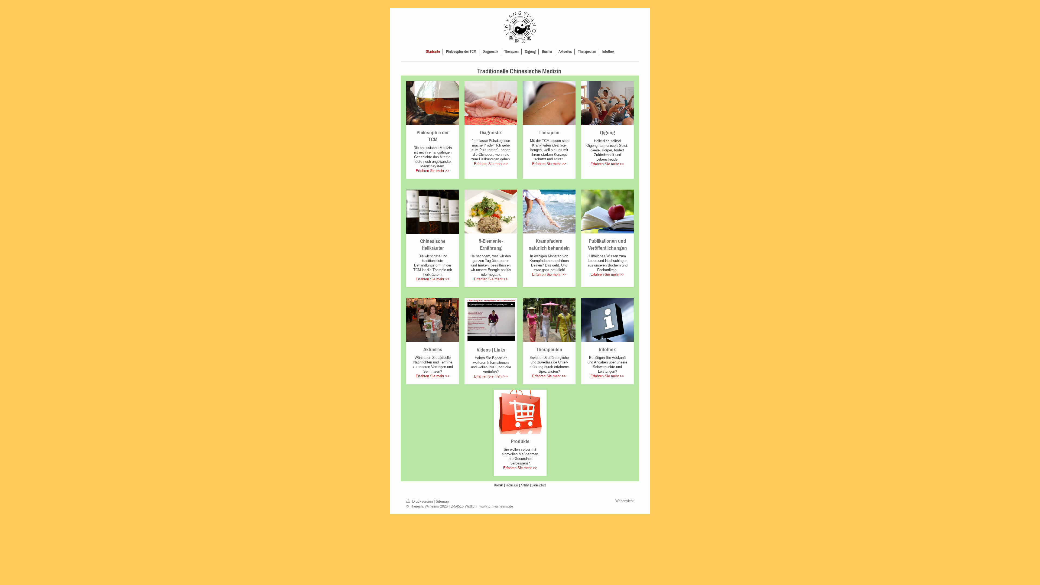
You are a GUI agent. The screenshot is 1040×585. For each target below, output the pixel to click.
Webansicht (624, 501)
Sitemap (442, 501)
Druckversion (422, 501)
